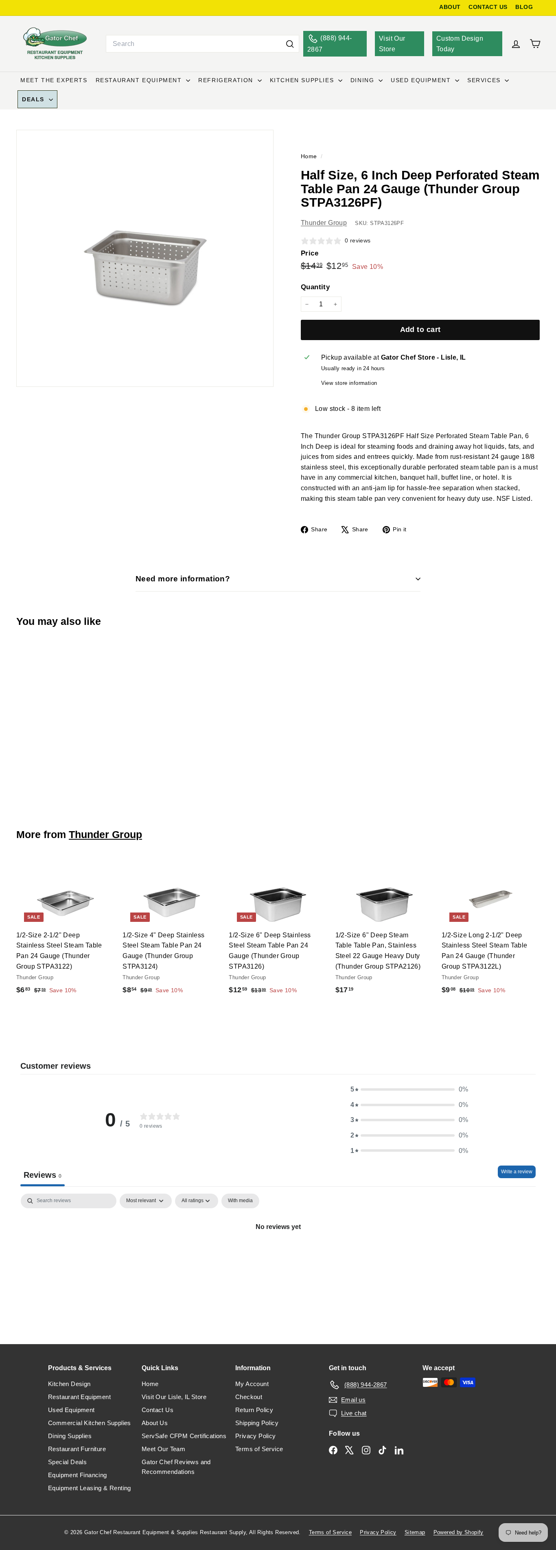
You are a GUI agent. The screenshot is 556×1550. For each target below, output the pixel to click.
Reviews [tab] (42, 1174)
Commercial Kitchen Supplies (89, 1422)
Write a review (516, 1172)
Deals (34, 99)
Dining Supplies (70, 1435)
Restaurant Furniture (77, 1448)
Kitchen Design (69, 1383)
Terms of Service (259, 1448)
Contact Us (157, 1409)
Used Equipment (422, 80)
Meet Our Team (163, 1448)
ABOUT (449, 7)
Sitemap (415, 1532)
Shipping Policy (256, 1422)
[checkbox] (240, 1201)
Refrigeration (226, 80)
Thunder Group (324, 222)
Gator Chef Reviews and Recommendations (176, 1466)
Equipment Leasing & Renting (89, 1488)
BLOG (524, 7)
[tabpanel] (278, 1254)
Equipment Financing (77, 1474)
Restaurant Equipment (140, 80)
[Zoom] (145, 258)
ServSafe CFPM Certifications (184, 1435)
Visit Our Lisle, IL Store (174, 1396)
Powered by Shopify (458, 1532)
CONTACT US (487, 7)
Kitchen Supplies (303, 80)
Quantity (315, 287)
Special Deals (67, 1461)
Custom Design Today (459, 43)
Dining (363, 80)
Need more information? (183, 578)
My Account (252, 1383)
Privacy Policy (255, 1435)
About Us (155, 1422)
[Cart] (535, 43)
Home (310, 156)
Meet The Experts (54, 80)
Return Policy (254, 1409)
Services (485, 80)
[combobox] (202, 44)
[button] (409, 1089)
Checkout (248, 1396)
